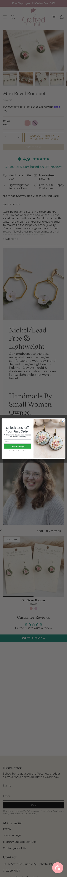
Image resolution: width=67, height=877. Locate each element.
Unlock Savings (17, 446)
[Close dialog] (63, 420)
